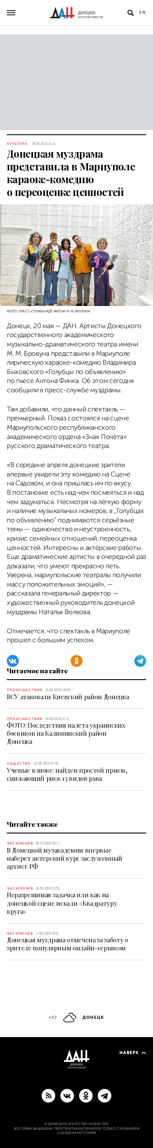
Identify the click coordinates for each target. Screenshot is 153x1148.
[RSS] (48, 1095)
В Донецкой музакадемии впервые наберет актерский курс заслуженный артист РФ (64, 858)
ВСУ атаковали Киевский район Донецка (68, 696)
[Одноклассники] (76, 661)
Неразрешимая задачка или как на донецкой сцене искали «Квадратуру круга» (62, 902)
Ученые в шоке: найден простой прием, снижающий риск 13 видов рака (67, 774)
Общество (19, 763)
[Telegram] (140, 661)
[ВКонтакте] (13, 661)
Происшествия (24, 690)
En (142, 12)
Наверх (129, 1052)
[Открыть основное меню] (11, 13)
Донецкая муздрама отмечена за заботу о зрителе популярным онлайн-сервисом (67, 943)
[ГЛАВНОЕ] (104, 1095)
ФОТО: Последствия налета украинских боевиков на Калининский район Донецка (66, 733)
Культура (17, 144)
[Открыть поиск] (130, 13)
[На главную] (76, 13)
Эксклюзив (20, 843)
